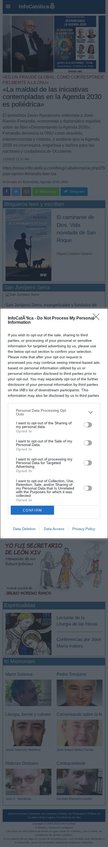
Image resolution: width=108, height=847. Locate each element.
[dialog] (54, 423)
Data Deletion (24, 529)
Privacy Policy (83, 529)
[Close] (98, 318)
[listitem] (54, 412)
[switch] (88, 424)
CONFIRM (32, 510)
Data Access (54, 529)
